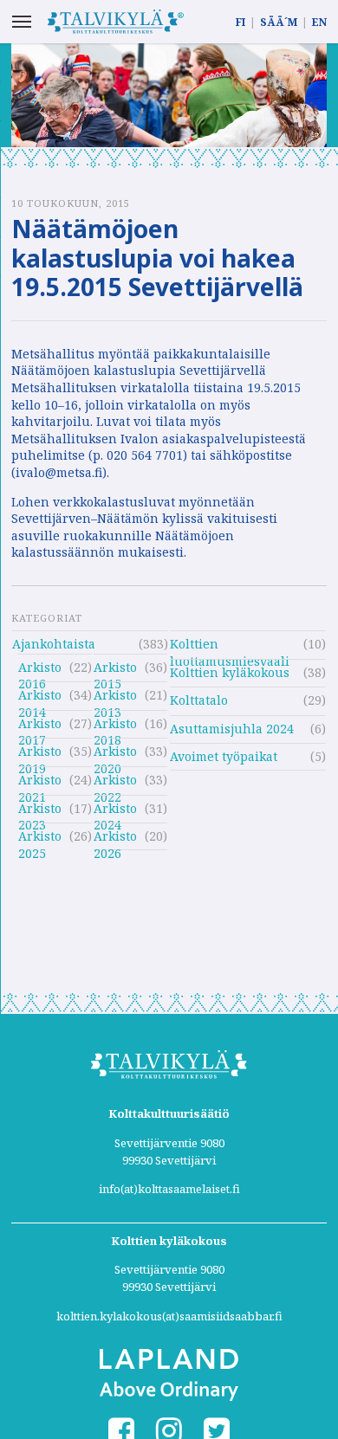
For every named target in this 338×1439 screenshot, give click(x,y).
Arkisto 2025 (40, 838)
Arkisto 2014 (40, 697)
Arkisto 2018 (115, 726)
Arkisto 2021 (40, 782)
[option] (169, 95)
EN (319, 22)
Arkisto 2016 (40, 670)
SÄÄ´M (278, 22)
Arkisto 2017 (40, 726)
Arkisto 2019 (40, 754)
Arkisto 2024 (115, 811)
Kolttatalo (199, 700)
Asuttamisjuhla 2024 (232, 728)
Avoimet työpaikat (223, 756)
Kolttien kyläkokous (229, 672)
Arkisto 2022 (115, 782)
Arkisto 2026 (115, 838)
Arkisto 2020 (115, 754)
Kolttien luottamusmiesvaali (229, 646)
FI (240, 22)
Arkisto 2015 (115, 670)
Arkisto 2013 (115, 697)
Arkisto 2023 (40, 811)
